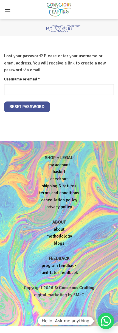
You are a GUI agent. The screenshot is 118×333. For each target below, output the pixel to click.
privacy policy (59, 207)
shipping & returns (59, 186)
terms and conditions (59, 193)
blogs (59, 243)
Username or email (29, 78)
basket (59, 171)
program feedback (59, 265)
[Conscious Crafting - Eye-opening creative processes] (59, 9)
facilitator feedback (59, 272)
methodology (59, 236)
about (59, 229)
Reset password (27, 106)
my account (59, 165)
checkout (59, 179)
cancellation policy (59, 200)
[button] (7, 9)
